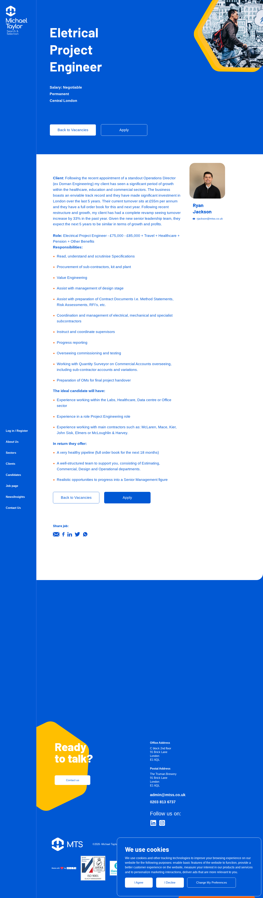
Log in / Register (17, 430)
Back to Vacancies (73, 130)
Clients (10, 463)
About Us (12, 441)
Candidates (13, 474)
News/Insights (15, 496)
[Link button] (153, 823)
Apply (124, 130)
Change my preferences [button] (211, 882)
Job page (12, 485)
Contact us (72, 780)
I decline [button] (169, 882)
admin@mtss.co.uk (167, 795)
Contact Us (13, 507)
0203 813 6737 (163, 802)
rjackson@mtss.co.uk (210, 218)
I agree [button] (138, 882)
